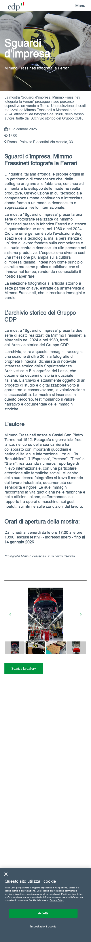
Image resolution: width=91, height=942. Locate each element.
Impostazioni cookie (43, 926)
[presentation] (11, 614)
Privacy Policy (57, 900)
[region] (45, 905)
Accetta (43, 913)
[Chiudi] (6, 874)
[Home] (12, 5)
